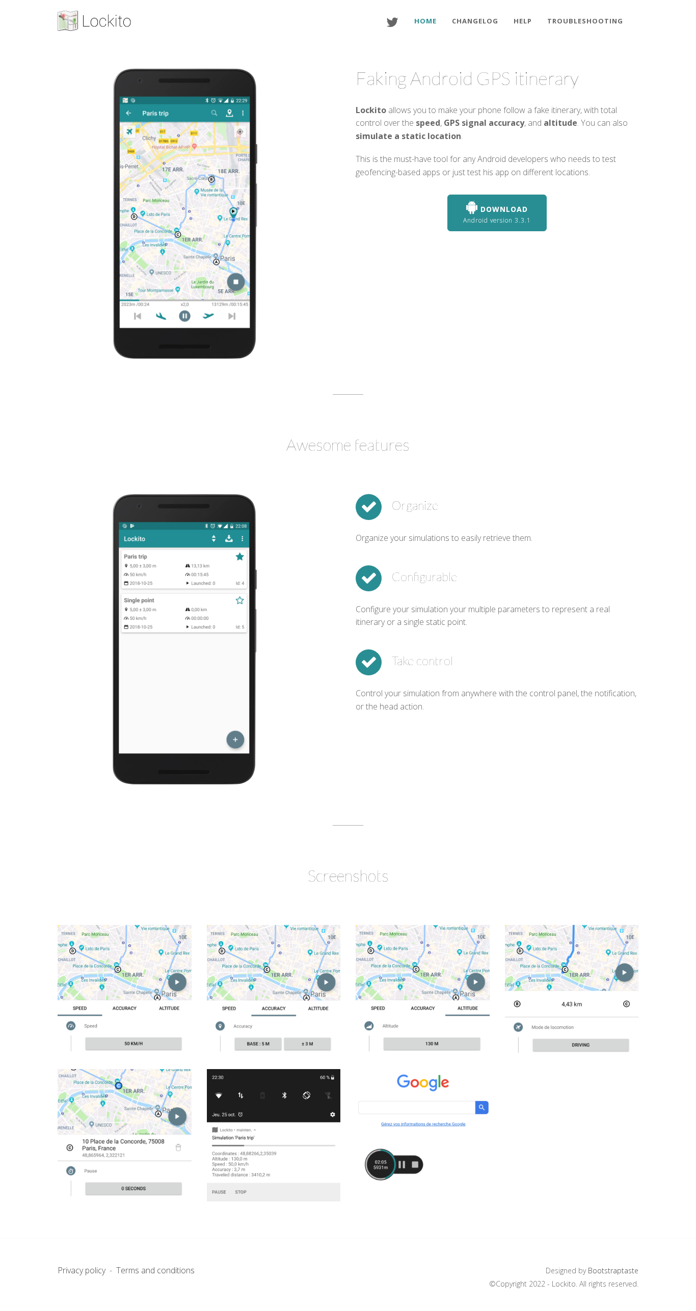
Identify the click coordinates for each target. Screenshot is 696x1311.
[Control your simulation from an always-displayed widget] (423, 1136)
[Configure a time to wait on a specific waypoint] (125, 1136)
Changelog (475, 20)
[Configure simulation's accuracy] (274, 992)
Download (497, 214)
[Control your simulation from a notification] (274, 1136)
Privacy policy (81, 1270)
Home (425, 20)
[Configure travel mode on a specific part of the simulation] (572, 992)
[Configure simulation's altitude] (423, 992)
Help (523, 20)
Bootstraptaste (613, 1270)
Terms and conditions (155, 1270)
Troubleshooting (585, 20)
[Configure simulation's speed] (125, 992)
